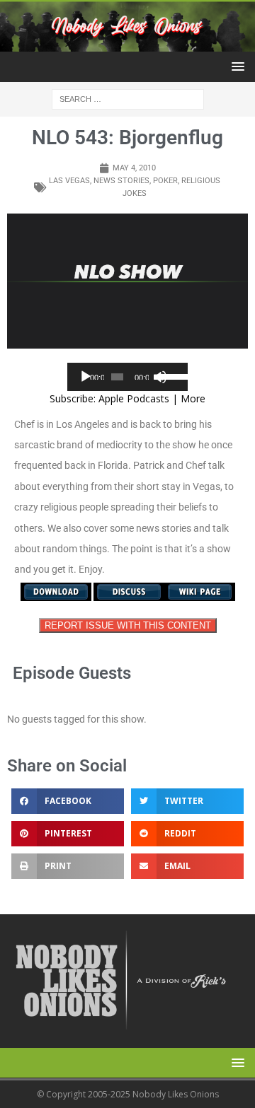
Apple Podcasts (133, 398)
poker (165, 180)
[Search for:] (128, 98)
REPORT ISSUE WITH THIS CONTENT (128, 625)
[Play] (86, 377)
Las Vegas (69, 180)
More (193, 398)
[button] (235, 66)
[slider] (170, 375)
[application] (127, 377)
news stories (121, 180)
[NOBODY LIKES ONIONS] (127, 43)
